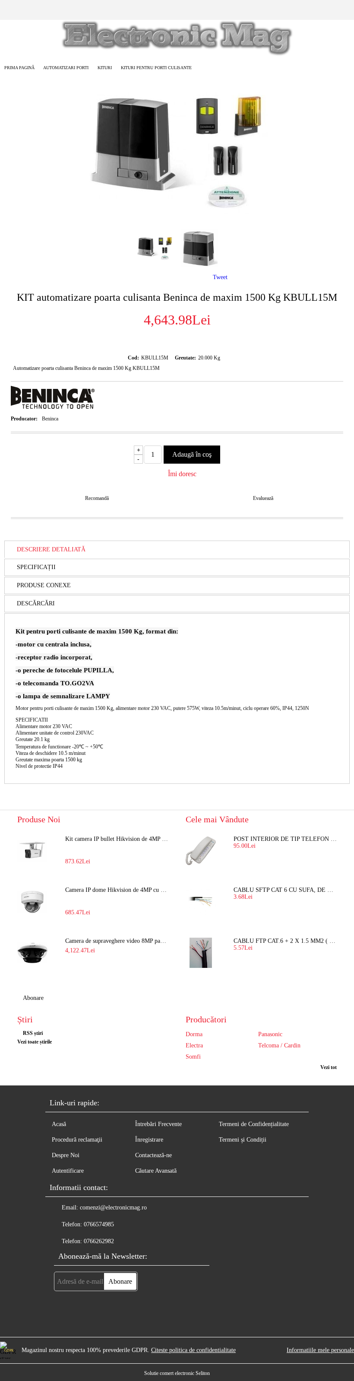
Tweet (220, 277)
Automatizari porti (65, 67)
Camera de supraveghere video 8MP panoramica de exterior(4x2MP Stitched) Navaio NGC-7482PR (116, 941)
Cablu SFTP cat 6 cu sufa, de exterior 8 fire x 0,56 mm (285, 890)
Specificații (36, 567)
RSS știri (33, 1033)
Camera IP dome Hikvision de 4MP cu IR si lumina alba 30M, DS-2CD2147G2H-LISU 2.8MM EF (116, 890)
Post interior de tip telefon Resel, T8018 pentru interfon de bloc (285, 839)
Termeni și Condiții (242, 1139)
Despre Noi (65, 1155)
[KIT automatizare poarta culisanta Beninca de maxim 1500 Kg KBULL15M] (177, 214)
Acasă (59, 1124)
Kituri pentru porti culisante (156, 67)
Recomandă (97, 498)
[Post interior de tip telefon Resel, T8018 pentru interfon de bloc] (201, 851)
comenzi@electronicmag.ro (113, 1207)
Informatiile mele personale (320, 1350)
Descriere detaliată (51, 549)
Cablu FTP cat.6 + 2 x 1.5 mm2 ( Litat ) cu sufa (285, 941)
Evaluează (263, 498)
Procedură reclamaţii (77, 1139)
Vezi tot (328, 1067)
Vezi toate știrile (34, 1042)
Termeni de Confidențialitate (254, 1124)
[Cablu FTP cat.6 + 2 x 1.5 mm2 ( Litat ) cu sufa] (201, 953)
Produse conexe (44, 585)
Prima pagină (19, 67)
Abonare (33, 998)
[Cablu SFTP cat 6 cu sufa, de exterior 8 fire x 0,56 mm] (201, 902)
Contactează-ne (153, 1155)
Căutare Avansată (156, 1171)
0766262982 (99, 1241)
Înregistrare (149, 1139)
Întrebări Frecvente (158, 1124)
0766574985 (99, 1224)
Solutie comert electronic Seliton (177, 1373)
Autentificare (68, 1171)
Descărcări (36, 603)
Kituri (105, 67)
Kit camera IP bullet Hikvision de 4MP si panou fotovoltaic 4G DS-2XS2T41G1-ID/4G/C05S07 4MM (116, 839)
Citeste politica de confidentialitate (193, 1350)
